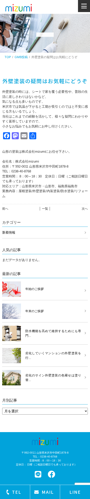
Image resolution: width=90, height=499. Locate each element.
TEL (16, 492)
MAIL (48, 492)
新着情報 (8, 232)
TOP (8, 57)
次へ (85, 208)
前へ (5, 208)
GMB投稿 (21, 57)
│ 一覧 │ (45, 208)
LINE (75, 492)
